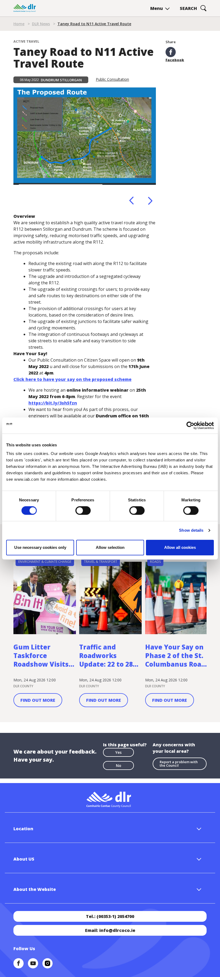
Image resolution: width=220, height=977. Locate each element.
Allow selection (110, 547)
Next (150, 200)
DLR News (41, 23)
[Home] (24, 8)
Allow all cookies (180, 547)
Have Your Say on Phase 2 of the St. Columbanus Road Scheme (175, 656)
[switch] (83, 510)
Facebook (175, 59)
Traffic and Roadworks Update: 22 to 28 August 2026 (106, 656)
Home (18, 23)
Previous (131, 200)
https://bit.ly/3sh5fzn (52, 403)
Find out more (37, 700)
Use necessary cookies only (40, 547)
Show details (191, 530)
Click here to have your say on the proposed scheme (72, 379)
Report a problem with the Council (179, 763)
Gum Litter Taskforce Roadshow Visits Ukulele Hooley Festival (41, 656)
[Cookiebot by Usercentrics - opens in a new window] (190, 425)
